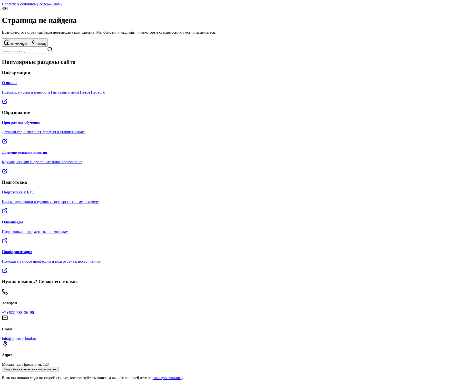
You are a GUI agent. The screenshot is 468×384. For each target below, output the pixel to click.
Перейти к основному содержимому (32, 4)
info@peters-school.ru (19, 338)
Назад (41, 44)
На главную (18, 44)
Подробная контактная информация (30, 369)
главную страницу (168, 378)
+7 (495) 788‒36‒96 (18, 312)
